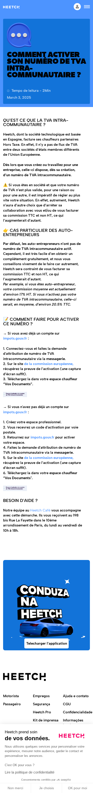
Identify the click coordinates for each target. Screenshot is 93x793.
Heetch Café (40, 510)
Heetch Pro (42, 712)
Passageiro (12, 704)
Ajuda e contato (76, 696)
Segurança (41, 704)
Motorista (11, 696)
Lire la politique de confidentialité (29, 772)
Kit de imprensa (45, 720)
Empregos (41, 696)
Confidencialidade (77, 712)
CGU (67, 704)
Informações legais (73, 722)
